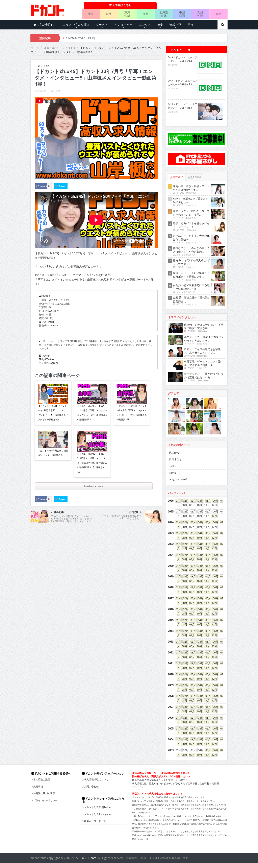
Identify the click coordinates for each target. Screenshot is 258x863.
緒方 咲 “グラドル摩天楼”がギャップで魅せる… (191, 262)
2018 (171, 587)
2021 (171, 555)
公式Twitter (47, 321)
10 (198, 538)
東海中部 (127, 14)
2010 (171, 674)
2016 (171, 609)
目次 (191, 25)
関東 (109, 14)
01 (177, 500)
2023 (171, 533)
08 (183, 538)
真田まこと (175, 459)
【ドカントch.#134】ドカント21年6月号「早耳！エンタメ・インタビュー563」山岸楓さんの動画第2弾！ (132, 412)
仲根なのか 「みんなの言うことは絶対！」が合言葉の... (191, 250)
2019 (171, 576)
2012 (171, 652)
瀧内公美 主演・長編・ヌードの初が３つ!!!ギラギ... (191, 188)
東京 (91, 14)
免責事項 (38, 786)
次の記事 (133, 512)
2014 (171, 631)
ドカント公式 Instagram (97, 814)
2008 (171, 696)
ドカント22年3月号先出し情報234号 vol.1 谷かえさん (122, 517)
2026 (171, 500)
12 (213, 516)
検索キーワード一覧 (95, 821)
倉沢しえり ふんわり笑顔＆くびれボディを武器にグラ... (191, 274)
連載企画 (175, 25)
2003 (171, 750)
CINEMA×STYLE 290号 (81, 38)
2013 (171, 641)
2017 (171, 598)
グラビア (102, 25)
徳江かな (174, 452)
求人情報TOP (47, 25)
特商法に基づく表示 (44, 793)
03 (191, 500)
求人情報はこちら (120, 5)
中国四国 (182, 14)
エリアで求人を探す (76, 25)
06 (214, 500)
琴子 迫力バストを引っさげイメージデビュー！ (191, 225)
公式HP (45, 355)
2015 (171, 620)
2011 (171, 663)
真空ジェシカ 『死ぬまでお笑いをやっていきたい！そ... (204, 338)
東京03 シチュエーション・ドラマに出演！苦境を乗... (204, 326)
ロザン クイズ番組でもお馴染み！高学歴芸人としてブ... (202, 351)
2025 (171, 511)
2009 (171, 685)
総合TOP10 (194, 177)
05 (206, 500)
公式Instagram (49, 325)
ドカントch (54, 90)
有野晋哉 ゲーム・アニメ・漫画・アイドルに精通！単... (202, 363)
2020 (171, 566)
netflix (173, 466)
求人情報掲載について (96, 779)
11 (205, 538)
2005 (171, 728)
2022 (171, 544)
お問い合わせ (91, 786)
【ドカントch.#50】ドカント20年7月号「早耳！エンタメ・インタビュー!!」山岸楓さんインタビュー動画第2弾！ (53, 412)
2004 (171, 739)
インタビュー (123, 25)
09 (190, 538)
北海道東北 (163, 14)
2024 (171, 522)
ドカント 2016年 (178, 479)
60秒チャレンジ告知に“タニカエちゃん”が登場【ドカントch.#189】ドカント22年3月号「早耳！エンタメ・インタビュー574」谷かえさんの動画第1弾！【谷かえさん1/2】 (71, 520)
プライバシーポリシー (45, 800)
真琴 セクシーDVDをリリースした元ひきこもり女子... (191, 212)
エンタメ (145, 25)
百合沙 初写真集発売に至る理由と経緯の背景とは (191, 287)
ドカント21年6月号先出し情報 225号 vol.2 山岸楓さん (53, 452)
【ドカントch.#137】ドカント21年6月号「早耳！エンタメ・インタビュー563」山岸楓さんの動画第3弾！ (92, 412)
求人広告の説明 (41, 779)
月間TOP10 (176, 177)
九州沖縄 (200, 14)
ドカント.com (87, 858)
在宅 (218, 14)
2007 (171, 707)
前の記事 (59, 512)
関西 (145, 14)
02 (184, 500)
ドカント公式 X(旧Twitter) (98, 807)
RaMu (172, 473)
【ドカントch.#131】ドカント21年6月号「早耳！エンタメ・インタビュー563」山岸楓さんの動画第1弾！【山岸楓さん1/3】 (92, 462)
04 (199, 500)
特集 (160, 25)
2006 (171, 717)
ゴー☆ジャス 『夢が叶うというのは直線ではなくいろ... (203, 375)
